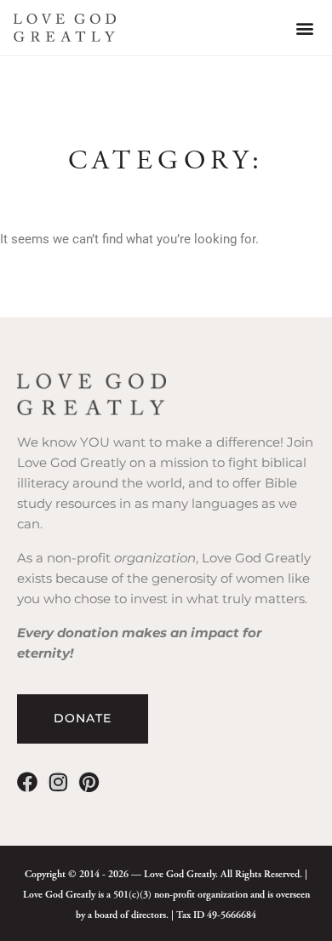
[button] (304, 28)
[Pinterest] (88, 782)
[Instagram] (58, 782)
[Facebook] (27, 782)
